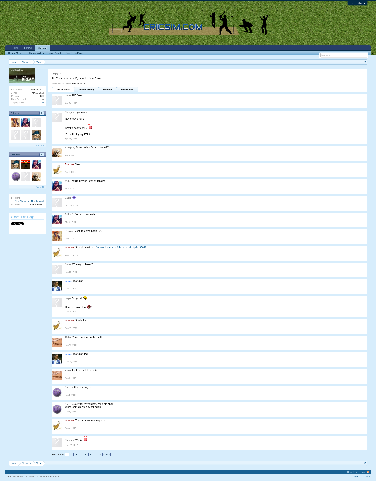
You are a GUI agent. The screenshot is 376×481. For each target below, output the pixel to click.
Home (15, 48)
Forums (28, 48)
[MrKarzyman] (25, 165)
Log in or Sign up (357, 3)
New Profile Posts (74, 53)
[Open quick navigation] (365, 62)
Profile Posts (63, 89)
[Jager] (25, 135)
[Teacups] (15, 123)
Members (42, 48)
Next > (106, 454)
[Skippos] (36, 123)
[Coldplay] (36, 177)
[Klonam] (15, 135)
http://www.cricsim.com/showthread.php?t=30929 (118, 247)
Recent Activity (86, 89)
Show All (40, 146)
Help (349, 472)
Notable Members (16, 53)
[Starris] (15, 177)
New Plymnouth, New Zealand (29, 201)
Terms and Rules (362, 477)
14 (100, 454)
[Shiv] (36, 135)
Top (363, 472)
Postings (107, 89)
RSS (368, 472)
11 (42, 113)
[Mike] (25, 123)
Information (127, 89)
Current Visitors (36, 53)
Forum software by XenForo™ (33, 477)
